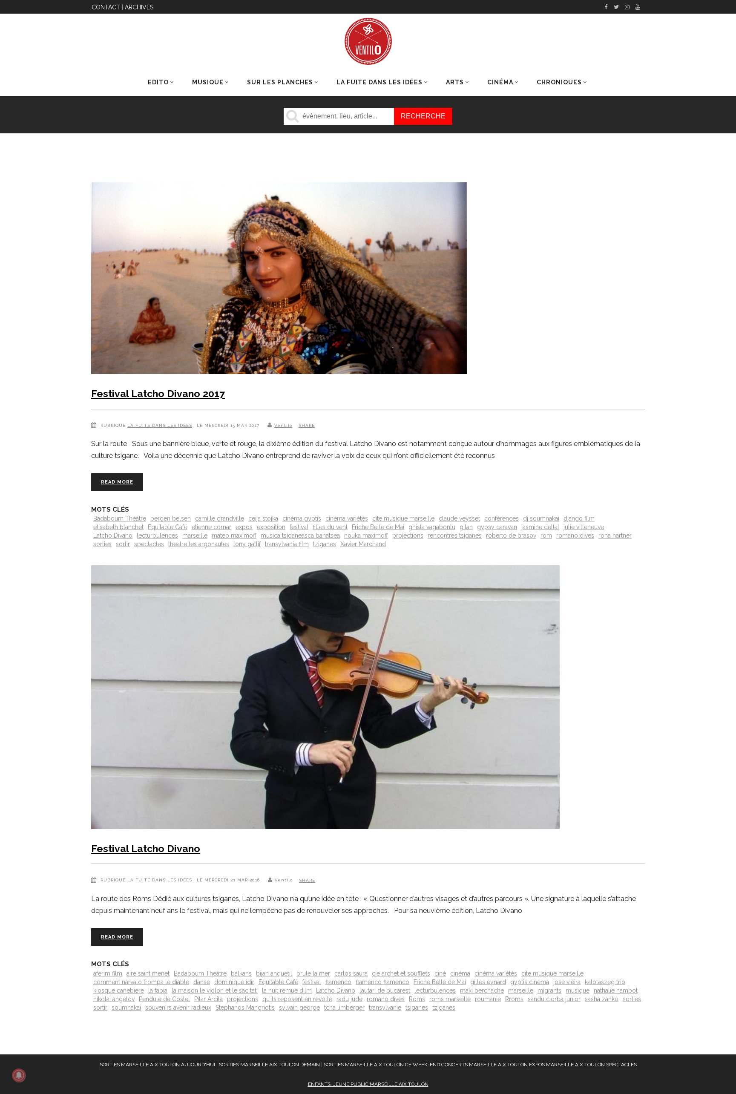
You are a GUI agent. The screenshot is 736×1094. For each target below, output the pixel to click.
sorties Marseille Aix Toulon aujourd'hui (157, 1065)
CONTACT (106, 7)
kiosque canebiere (118, 990)
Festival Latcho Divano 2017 (158, 393)
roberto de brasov (511, 535)
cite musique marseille (403, 518)
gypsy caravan (497, 527)
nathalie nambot (616, 990)
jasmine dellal (540, 527)
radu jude (349, 999)
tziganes (324, 544)
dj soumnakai (541, 518)
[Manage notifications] (19, 1075)
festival (299, 527)
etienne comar (211, 527)
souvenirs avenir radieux (178, 1007)
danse (201, 982)
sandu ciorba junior (554, 999)
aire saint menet (148, 973)
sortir (123, 544)
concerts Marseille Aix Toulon (484, 1065)
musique (577, 990)
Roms (417, 999)
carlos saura (351, 973)
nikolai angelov (114, 999)
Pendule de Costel (164, 999)
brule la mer (313, 973)
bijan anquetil (274, 973)
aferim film (107, 973)
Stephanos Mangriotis (245, 1007)
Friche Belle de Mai (378, 527)
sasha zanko (601, 999)
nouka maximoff (366, 535)
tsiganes (416, 1007)
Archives (139, 7)
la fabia (157, 990)
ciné (440, 973)
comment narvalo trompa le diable (141, 982)
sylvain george (299, 1007)
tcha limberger (344, 1007)
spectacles (149, 544)
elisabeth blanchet (118, 527)
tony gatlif (247, 544)
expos (244, 527)
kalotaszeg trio (605, 982)
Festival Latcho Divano (145, 848)
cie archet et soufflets (401, 973)
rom (546, 535)
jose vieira (567, 982)
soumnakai (126, 1007)
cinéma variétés (346, 518)
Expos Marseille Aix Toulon (567, 1065)
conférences (501, 518)
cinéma (460, 973)
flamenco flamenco (382, 982)
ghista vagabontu (431, 527)
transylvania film (287, 544)
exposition (271, 527)
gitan (466, 527)
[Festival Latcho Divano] (325, 698)
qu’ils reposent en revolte (297, 999)
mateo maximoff (234, 535)
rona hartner (615, 535)
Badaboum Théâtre (119, 518)
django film (579, 518)
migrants (549, 990)
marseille (194, 535)
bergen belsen (170, 518)
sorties (102, 544)
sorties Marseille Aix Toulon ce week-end (382, 1065)
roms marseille (450, 999)
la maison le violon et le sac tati (215, 990)
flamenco (338, 982)
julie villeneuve (584, 527)
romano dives (575, 535)
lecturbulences (157, 535)
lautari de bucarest (384, 990)
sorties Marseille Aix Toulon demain (269, 1065)
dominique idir (234, 982)
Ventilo (283, 425)
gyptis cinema (529, 982)
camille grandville (219, 518)
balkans (241, 973)
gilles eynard (488, 982)
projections (407, 535)
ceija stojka (263, 518)
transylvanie (385, 1007)
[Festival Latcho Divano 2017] (279, 279)
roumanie (488, 999)
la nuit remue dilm (287, 990)
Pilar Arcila (208, 999)
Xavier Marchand (363, 544)
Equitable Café (167, 527)
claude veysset (459, 518)
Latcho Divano (112, 535)
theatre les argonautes (198, 544)
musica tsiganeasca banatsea (300, 535)
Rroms (514, 999)
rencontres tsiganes (455, 535)
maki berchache (482, 990)
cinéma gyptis (301, 518)
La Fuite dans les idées (159, 425)
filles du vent (330, 527)
